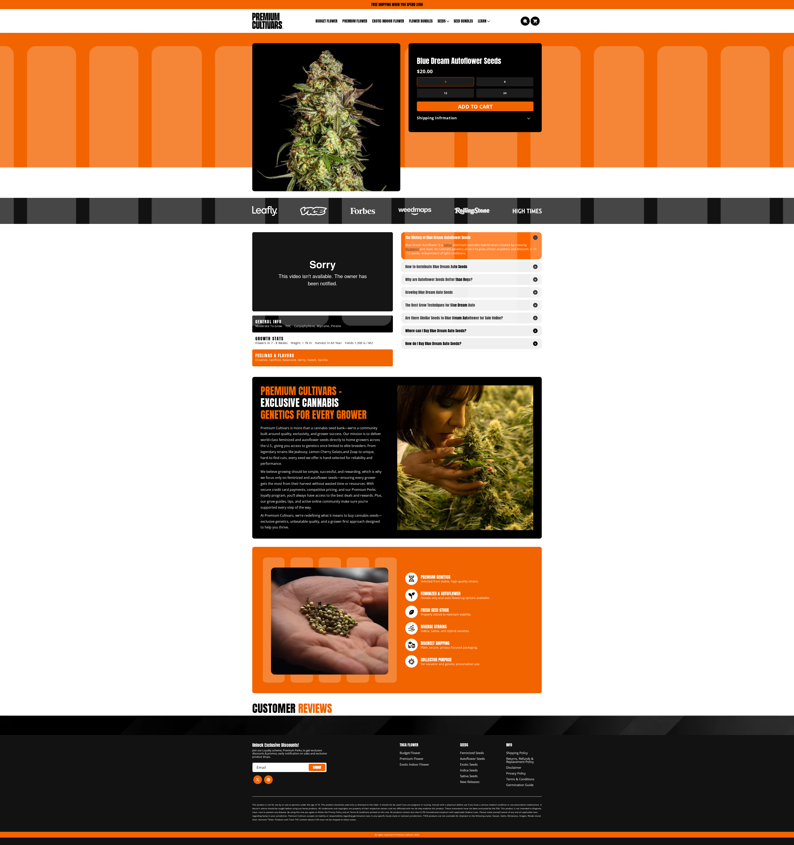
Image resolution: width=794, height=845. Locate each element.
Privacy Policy (516, 773)
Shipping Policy (517, 752)
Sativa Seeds (469, 776)
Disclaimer (513, 767)
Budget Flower (410, 752)
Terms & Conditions (520, 779)
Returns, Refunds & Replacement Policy (520, 760)
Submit (317, 767)
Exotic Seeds (469, 764)
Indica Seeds (469, 770)
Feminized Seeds (472, 752)
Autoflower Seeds (472, 758)
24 (505, 93)
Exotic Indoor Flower (414, 764)
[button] (443, 21)
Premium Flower (411, 758)
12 (445, 93)
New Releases (470, 781)
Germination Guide (519, 784)
